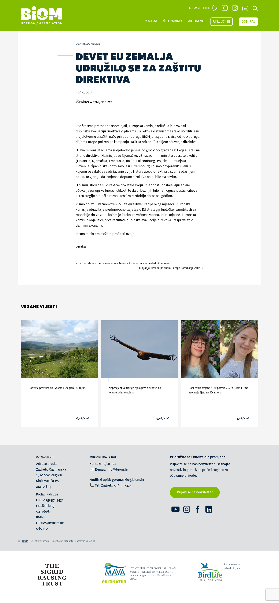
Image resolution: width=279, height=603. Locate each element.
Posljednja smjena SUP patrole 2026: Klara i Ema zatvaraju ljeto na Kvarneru (218, 390)
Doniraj (248, 21)
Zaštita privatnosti (62, 541)
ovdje (130, 234)
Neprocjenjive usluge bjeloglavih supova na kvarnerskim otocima (135, 390)
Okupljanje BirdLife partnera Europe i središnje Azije (168, 268)
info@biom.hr (117, 469)
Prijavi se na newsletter (195, 492)
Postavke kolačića (85, 541)
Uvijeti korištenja (40, 541)
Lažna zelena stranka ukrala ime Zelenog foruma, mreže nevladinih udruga (124, 263)
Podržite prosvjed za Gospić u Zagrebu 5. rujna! (57, 387)
